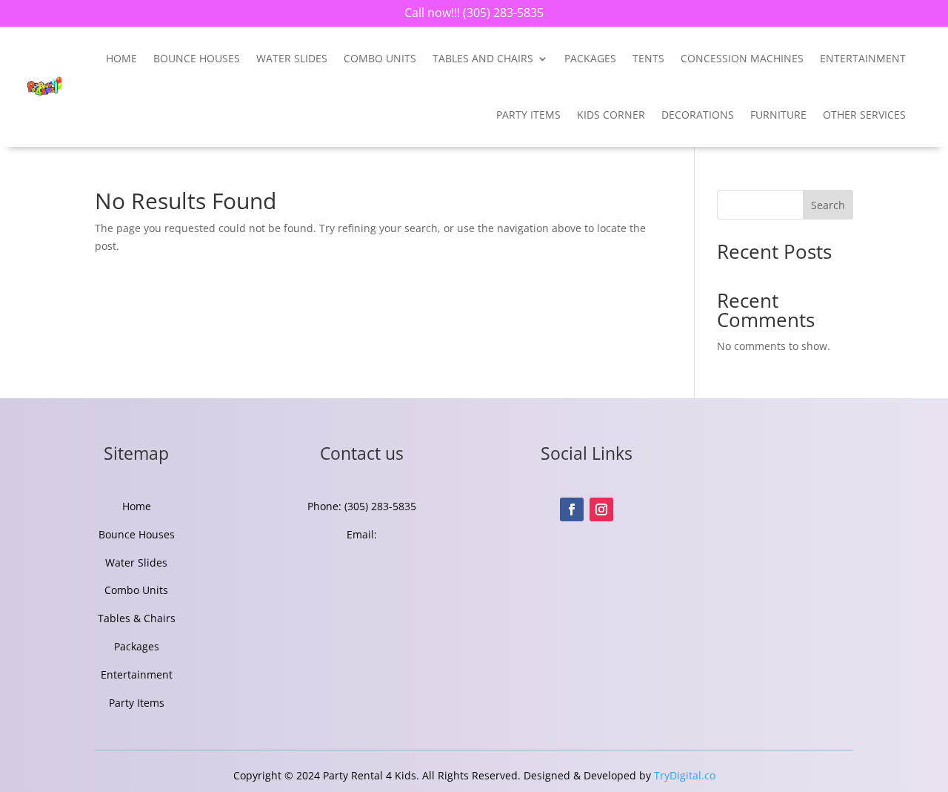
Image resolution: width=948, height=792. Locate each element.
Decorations (697, 115)
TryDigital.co (684, 775)
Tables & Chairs (137, 618)
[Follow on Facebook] (572, 509)
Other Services (864, 115)
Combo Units (380, 58)
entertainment (863, 58)
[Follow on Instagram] (601, 509)
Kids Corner (611, 115)
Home (121, 58)
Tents (648, 58)
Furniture (778, 115)
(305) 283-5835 (502, 12)
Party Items (528, 115)
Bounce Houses (196, 58)
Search (828, 205)
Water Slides (291, 58)
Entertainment (137, 674)
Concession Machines (742, 58)
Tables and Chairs (483, 58)
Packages (590, 58)
